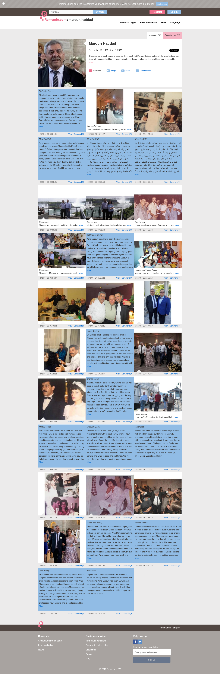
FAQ (88, 658)
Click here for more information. (138, 4)
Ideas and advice (46, 645)
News (41, 649)
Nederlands (165, 627)
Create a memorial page (50, 640)
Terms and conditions (96, 640)
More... (42, 126)
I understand (162, 4)
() (76, 134)
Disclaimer (91, 649)
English (176, 627)
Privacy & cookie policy (97, 645)
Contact (89, 654)
